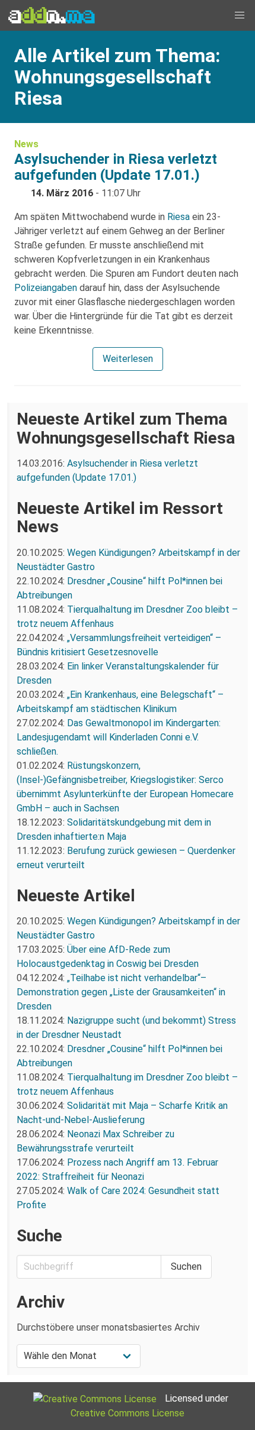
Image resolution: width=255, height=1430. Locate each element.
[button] (239, 15)
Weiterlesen (128, 358)
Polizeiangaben (45, 287)
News (26, 144)
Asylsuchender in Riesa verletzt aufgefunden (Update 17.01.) (115, 167)
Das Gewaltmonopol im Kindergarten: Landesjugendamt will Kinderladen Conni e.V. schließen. (119, 737)
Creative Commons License (127, 1413)
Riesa (178, 216)
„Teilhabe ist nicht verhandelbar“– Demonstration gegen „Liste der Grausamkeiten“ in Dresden (121, 992)
